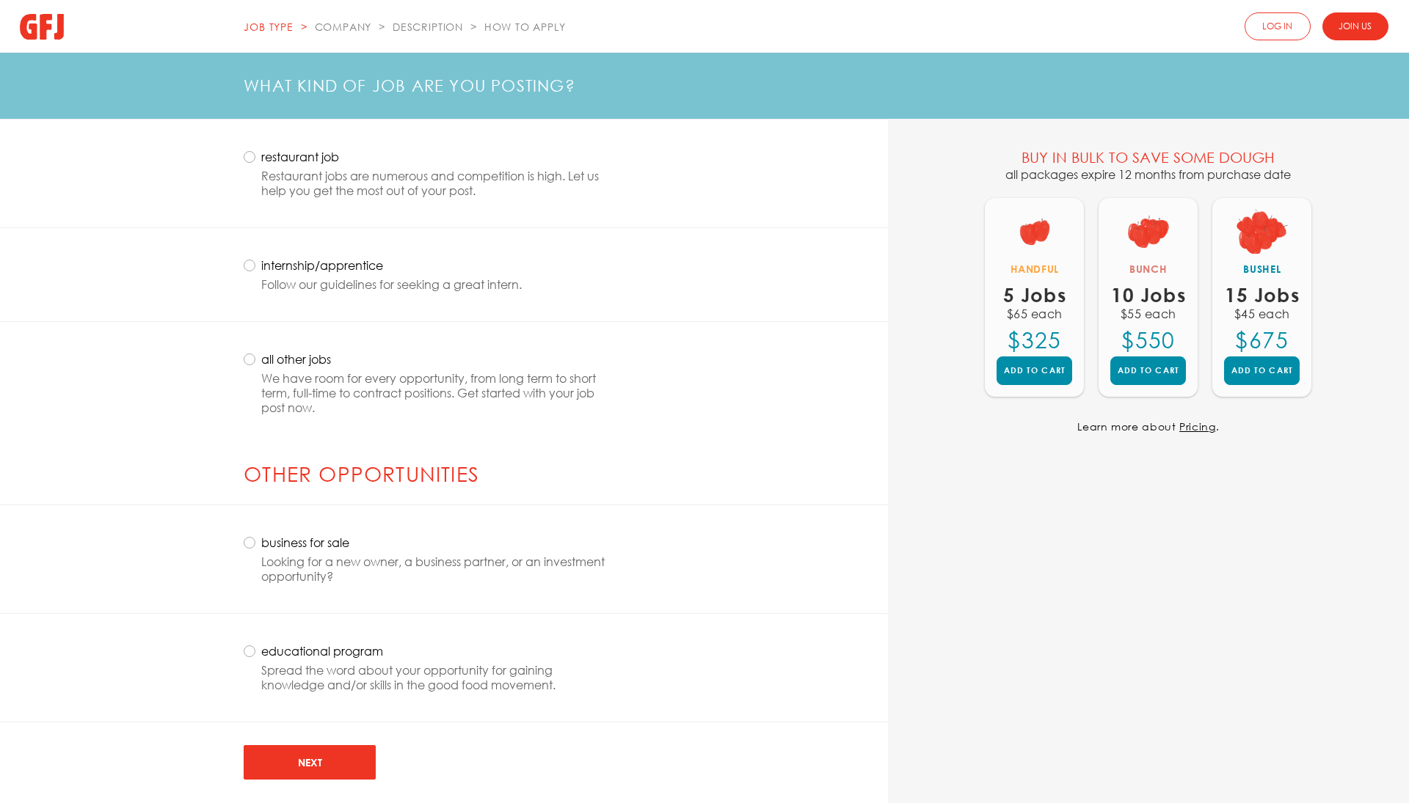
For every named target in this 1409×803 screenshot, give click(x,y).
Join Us (1355, 26)
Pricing (1197, 426)
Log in (1277, 26)
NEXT (310, 762)
